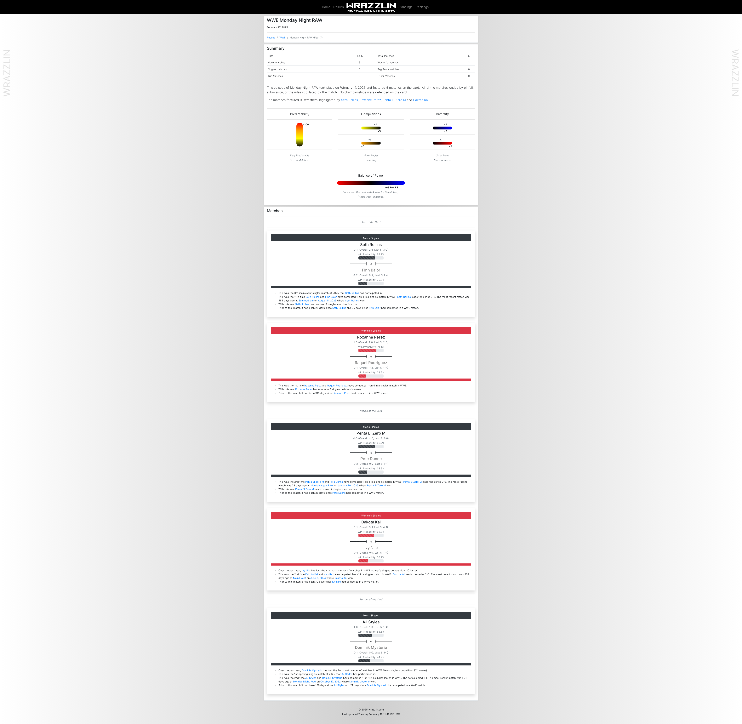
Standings (405, 7)
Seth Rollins (349, 100)
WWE (282, 37)
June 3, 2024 (318, 578)
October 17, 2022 (330, 681)
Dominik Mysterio (371, 647)
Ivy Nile (371, 547)
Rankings (422, 7)
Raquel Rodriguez (371, 362)
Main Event (299, 578)
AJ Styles (371, 622)
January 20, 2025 (348, 485)
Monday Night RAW (322, 485)
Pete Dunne (371, 458)
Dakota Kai (421, 100)
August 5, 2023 (327, 300)
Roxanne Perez (370, 100)
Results (338, 7)
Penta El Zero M (394, 100)
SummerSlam (306, 300)
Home (326, 7)
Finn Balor (371, 270)
